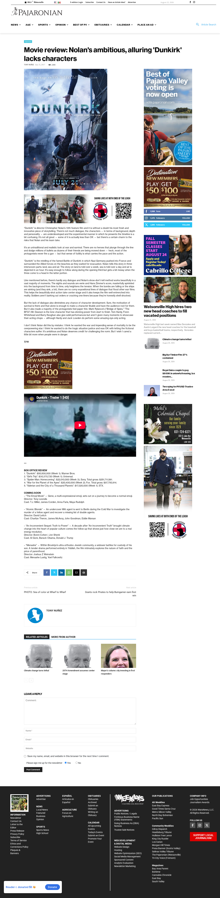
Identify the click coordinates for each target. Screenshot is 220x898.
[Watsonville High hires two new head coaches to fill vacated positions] (170, 289)
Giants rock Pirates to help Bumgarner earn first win (110, 594)
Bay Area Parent (160, 868)
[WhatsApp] (69, 572)
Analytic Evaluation (123, 863)
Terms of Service (18, 840)
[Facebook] (190, 2)
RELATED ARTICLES (37, 637)
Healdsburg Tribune (162, 832)
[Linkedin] (61, 572)
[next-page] (31, 680)
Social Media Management (127, 856)
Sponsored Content (124, 859)
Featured (40, 813)
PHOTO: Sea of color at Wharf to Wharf (45, 592)
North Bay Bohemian (162, 815)
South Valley (158, 881)
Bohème (156, 872)
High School (42, 833)
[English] (56, 2)
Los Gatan (157, 842)
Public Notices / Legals (125, 813)
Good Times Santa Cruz (164, 808)
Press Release (17, 830)
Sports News (42, 830)
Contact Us (15, 821)
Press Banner (158, 848)
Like (188, 211)
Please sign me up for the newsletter (44, 763)
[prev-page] (26, 680)
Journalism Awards (199, 802)
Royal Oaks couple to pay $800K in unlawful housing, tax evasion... (179, 373)
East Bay (156, 878)
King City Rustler (160, 838)
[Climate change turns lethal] (41, 656)
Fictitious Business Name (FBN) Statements (126, 818)
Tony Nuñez (29, 65)
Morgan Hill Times (161, 845)
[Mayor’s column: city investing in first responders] (118, 656)
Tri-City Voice (158, 858)
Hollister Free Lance (162, 835)
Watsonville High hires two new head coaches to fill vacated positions (167, 311)
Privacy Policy (17, 834)
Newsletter (15, 818)
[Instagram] (194, 2)
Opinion (28, 41)
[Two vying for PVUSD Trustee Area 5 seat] (152, 390)
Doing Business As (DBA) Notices (126, 824)
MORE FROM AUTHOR (63, 637)
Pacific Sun (157, 818)
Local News (42, 809)
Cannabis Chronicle (161, 875)
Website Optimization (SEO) (128, 853)
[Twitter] (54, 572)
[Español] (60, 2)
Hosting (118, 850)
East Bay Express (160, 805)
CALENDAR (93, 822)
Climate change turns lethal (36, 670)
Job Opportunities (199, 799)
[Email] (76, 572)
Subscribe (15, 837)
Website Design (121, 847)
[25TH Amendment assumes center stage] (80, 656)
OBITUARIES (94, 796)
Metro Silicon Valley (161, 812)
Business (40, 816)
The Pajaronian (159, 854)
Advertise (41, 799)
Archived (92, 802)
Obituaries (93, 799)
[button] (205, 24)
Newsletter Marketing (125, 866)
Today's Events (95, 832)
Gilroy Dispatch (159, 829)
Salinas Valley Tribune (163, 851)
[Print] (84, 572)
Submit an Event (96, 835)
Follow (186, 218)
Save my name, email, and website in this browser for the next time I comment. (68, 756)
